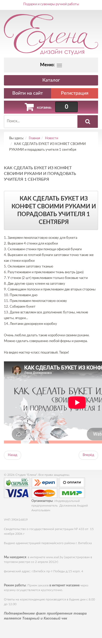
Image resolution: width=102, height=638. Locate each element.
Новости (51, 138)
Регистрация (74, 93)
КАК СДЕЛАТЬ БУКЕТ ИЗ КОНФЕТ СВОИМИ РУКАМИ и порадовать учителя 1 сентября (40, 173)
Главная (34, 138)
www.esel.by (54, 557)
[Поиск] (87, 121)
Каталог (51, 80)
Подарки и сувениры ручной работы (51, 4)
